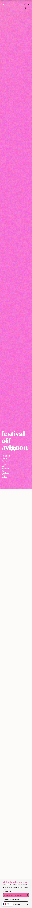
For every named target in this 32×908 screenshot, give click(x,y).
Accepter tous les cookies (13, 895)
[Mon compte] (25, 9)
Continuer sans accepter (12, 904)
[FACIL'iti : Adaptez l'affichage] (29, 4)
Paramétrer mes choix (11, 899)
